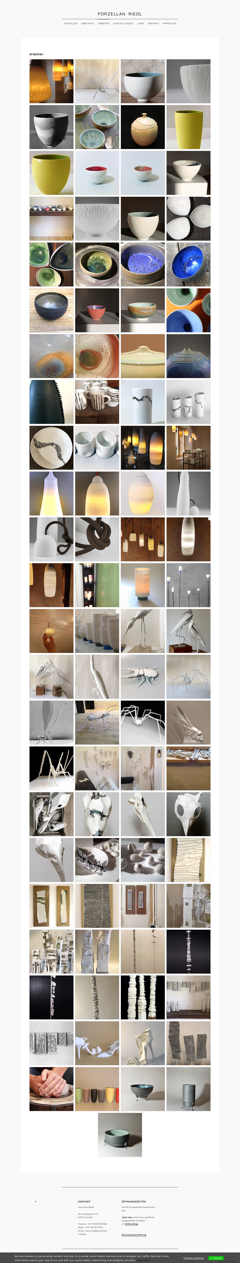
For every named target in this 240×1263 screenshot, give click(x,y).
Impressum (169, 23)
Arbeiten (103, 23)
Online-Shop (131, 1224)
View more (143, 1260)
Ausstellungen (123, 23)
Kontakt (153, 23)
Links (140, 23)
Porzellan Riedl (120, 13)
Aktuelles (70, 23)
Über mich (87, 23)
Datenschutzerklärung (134, 1235)
